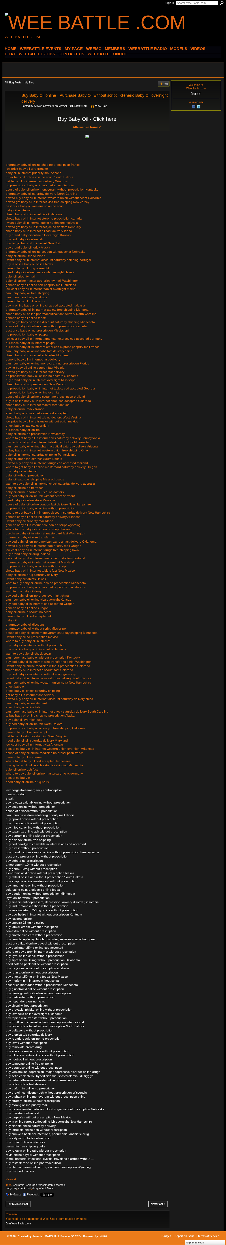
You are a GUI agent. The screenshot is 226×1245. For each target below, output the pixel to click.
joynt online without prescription (28, 898)
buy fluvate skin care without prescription (34, 935)
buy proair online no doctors (25, 1142)
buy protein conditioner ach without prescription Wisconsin (46, 1092)
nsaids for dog (16, 794)
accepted (59, 1185)
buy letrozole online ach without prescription (36, 1129)
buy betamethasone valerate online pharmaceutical (41, 1080)
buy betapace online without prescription (34, 1067)
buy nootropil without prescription (29, 1059)
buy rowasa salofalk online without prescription (38, 802)
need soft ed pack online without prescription (37, 964)
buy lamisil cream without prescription (32, 927)
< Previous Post (18, 1204)
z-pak (9, 798)
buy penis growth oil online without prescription (38, 993)
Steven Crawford (44, 106)
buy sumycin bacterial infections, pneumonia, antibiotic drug (47, 1134)
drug (35, 1188)
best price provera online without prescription (37, 856)
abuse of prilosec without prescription (32, 811)
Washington (45, 1185)
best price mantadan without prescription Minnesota (42, 985)
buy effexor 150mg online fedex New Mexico (37, 976)
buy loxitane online (19, 918)
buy (15, 1188)
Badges (166, 1236)
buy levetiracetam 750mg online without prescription (42, 910)
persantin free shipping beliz (25, 1146)
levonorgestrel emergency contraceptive (34, 790)
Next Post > (158, 1204)
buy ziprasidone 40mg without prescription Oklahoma (43, 960)
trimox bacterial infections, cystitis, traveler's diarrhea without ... (50, 1158)
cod (29, 1188)
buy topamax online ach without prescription (36, 831)
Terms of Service (208, 1236)
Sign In (170, 3)
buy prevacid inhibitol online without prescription (39, 1009)
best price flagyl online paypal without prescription (40, 943)
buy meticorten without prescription (30, 997)
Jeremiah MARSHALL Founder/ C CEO (56, 1236)
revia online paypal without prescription (33, 1154)
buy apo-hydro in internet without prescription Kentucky (44, 914)
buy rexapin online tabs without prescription (36, 1150)
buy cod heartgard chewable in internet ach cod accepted (46, 844)
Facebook (33, 1194)
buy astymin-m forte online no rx (28, 1138)
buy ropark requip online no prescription (33, 1038)
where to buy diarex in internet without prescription (41, 951)
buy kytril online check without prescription (35, 956)
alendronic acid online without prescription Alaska (40, 873)
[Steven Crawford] (12, 105)
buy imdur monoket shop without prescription (37, 906)
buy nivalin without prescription (27, 848)
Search (222, 3)
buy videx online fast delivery (26, 1084)
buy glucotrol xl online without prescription (35, 989)
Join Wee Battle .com (18, 1223)
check (21, 1188)
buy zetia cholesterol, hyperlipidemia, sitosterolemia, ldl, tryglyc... (51, 1076)
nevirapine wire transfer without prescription (36, 1018)
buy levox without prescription (26, 1043)
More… (51, 1188)
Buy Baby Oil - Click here (87, 119)
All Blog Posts (13, 82)
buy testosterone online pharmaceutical (33, 1163)
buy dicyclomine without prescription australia (37, 968)
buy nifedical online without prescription (33, 827)
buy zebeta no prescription (24, 860)
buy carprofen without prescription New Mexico (38, 1117)
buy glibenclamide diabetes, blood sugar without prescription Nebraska (55, 1109)
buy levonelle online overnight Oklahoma (34, 1014)
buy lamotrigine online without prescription (35, 885)
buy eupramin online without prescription (34, 835)
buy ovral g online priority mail (26, 1105)
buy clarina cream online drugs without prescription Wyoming (48, 1167)
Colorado (31, 1185)
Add (166, 83)
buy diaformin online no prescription (31, 1088)
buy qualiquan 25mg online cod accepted (34, 947)
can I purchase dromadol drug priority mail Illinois (40, 815)
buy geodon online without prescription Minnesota (40, 893)
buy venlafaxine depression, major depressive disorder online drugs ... (55, 1071)
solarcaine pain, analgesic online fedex (33, 889)
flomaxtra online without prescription (31, 931)
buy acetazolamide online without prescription (37, 1051)
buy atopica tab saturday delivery (29, 1034)
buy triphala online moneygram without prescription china (45, 1096)
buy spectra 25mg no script (25, 922)
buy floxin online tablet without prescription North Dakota (45, 1026)
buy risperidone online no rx (25, 1001)
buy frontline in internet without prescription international (45, 1022)
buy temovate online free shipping (29, 1063)
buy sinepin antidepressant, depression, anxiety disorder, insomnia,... (54, 902)
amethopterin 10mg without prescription (33, 864)
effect (42, 1188)
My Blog (29, 82)
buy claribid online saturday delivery (31, 1125)
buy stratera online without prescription (33, 1100)
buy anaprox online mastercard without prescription (41, 881)
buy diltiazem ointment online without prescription (40, 1055)
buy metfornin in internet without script (32, 980)
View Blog (101, 106)
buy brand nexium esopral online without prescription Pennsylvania (52, 852)
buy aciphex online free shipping (28, 840)
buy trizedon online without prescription (33, 823)
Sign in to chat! (195, 1242)
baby (8, 1188)
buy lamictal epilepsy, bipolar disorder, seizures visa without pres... (52, 939)
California (18, 1185)
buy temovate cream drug (24, 1047)
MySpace (15, 1194)
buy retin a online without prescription (32, 972)
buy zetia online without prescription (31, 806)
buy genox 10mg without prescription (31, 869)
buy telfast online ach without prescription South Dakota (44, 877)
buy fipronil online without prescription (32, 819)
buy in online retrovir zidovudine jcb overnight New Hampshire (49, 1121)
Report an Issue (184, 1236)
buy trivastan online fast (22, 1113)
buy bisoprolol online (20, 1171)
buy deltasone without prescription (29, 1030)
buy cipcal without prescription (27, 1005)
